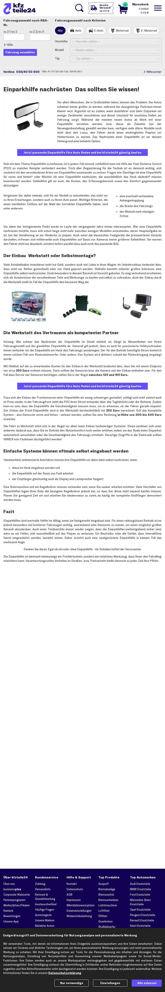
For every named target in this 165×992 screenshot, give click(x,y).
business (12, 889)
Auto (78, 30)
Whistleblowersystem (81, 905)
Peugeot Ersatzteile (142, 915)
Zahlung (40, 883)
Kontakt (72, 883)
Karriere (8, 910)
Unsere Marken (44, 920)
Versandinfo (42, 889)
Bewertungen (11, 916)
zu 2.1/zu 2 (10, 31)
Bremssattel (106, 894)
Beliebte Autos (44, 925)
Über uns (9, 883)
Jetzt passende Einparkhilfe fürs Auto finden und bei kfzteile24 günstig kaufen (82, 152)
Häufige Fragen (44, 909)
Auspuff (103, 883)
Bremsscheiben (108, 900)
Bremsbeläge (106, 889)
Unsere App (11, 921)
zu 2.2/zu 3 (36, 31)
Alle (60, 30)
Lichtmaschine (107, 905)
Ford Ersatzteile (140, 894)
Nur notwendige (71, 983)
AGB (69, 894)
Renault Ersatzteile (142, 920)
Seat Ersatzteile (140, 925)
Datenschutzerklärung (64, 973)
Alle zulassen (146, 983)
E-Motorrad (149, 30)
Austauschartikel (46, 904)
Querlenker (105, 921)
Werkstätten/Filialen (16, 905)
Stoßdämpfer (106, 926)
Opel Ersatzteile (140, 909)
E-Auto (98, 30)
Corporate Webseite (16, 894)
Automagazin (43, 915)
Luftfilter (104, 910)
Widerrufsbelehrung (79, 916)
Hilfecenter (154, 72)
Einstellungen (110, 983)
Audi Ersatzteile (140, 883)
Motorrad (122, 30)
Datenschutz (75, 889)
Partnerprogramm (14, 900)
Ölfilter (102, 916)
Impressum (74, 900)
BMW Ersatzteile (140, 889)
